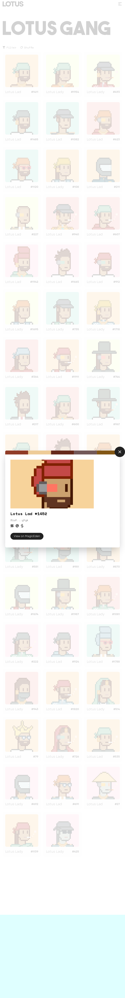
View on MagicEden (27, 536)
